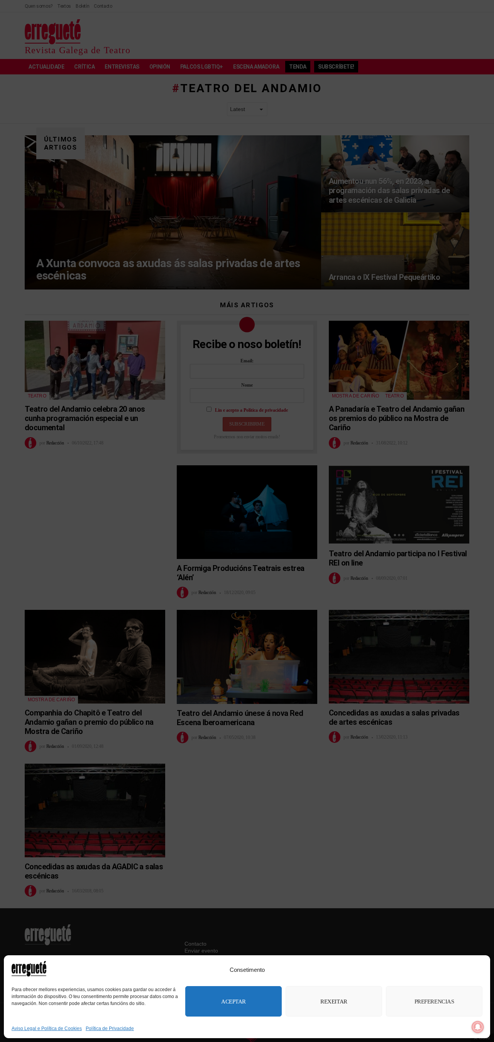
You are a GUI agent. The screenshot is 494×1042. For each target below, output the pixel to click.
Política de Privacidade (110, 1028)
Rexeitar (333, 1001)
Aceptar (233, 1001)
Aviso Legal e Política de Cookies (47, 1028)
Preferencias (434, 1001)
